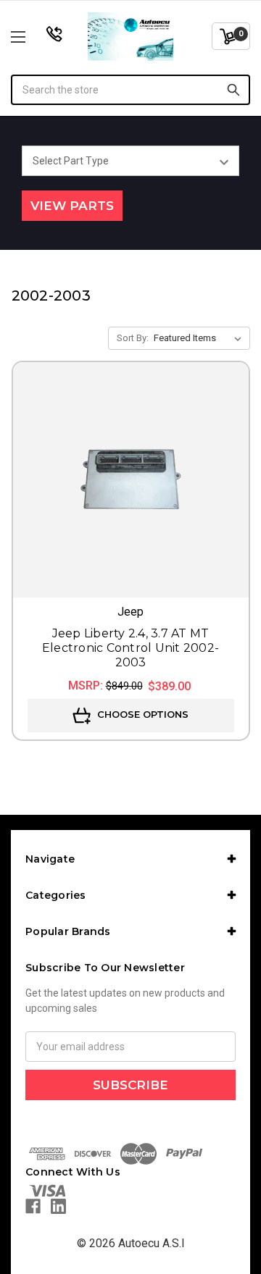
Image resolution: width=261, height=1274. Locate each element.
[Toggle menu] (35, 36)
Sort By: (133, 337)
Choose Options (141, 714)
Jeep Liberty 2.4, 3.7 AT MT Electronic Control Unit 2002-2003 (130, 647)
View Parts (72, 205)
